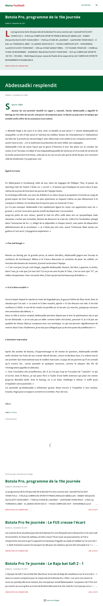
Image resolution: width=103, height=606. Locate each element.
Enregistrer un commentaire (16, 66)
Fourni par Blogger (52, 600)
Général (14, 412)
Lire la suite (93, 510)
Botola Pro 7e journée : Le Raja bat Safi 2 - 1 (44, 563)
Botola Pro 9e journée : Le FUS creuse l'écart (45, 522)
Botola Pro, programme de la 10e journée (42, 17)
